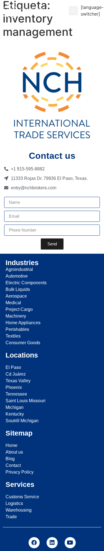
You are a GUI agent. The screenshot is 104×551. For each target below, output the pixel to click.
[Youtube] (70, 542)
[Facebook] (34, 542)
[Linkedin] (52, 542)
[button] (73, 10)
